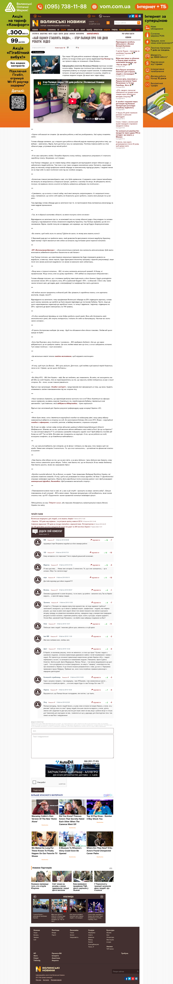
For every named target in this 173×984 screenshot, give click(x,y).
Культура (70, 30)
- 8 (111, 690)
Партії (54, 935)
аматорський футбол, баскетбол (45, 481)
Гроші (72, 932)
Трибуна (115, 30)
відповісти (96, 540)
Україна (36, 937)
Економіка (52, 30)
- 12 (110, 552)
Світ (35, 940)
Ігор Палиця (106, 58)
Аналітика (43, 33)
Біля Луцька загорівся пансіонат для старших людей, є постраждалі (76, 916)
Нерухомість (74, 937)
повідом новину (125, 30)
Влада (54, 932)
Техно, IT (91, 947)
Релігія (90, 942)
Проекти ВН (98, 30)
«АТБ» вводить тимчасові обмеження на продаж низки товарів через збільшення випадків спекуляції (127, 93)
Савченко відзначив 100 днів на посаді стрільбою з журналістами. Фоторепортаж (62, 524)
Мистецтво (110, 940)
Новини (35, 30)
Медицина (91, 932)
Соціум (91, 930)
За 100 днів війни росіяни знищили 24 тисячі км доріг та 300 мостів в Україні (60, 526)
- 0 (111, 649)
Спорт (83, 30)
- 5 (111, 565)
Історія (109, 942)
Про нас (38, 980)
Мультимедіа (68, 896)
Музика (109, 932)
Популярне (80, 33)
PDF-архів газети (128, 33)
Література (110, 937)
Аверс (137, 30)
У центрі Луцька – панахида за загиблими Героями (127, 52)
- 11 (110, 624)
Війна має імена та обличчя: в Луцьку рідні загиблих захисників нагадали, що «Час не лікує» (58, 917)
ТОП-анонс (110, 949)
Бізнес (72, 935)
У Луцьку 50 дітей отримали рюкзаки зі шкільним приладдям (126, 114)
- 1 (111, 590)
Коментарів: (60, 48)
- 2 (111, 636)
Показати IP (51, 540)
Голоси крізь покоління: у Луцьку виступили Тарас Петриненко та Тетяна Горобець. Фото (95, 916)
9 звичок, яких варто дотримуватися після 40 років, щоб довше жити (127, 144)
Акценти (55, 960)
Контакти (46, 980)
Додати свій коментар (50, 531)
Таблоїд (89, 30)
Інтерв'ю (35, 33)
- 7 (111, 540)
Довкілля (91, 937)
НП (58, 30)
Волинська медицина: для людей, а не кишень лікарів (52, 518)
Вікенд (90, 940)
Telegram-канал (55, 502)
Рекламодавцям (56, 980)
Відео (55, 33)
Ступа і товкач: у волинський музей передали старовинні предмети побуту (127, 123)
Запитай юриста (93, 33)
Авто (77, 30)
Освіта (90, 935)
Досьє (66, 33)
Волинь (36, 935)
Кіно (108, 935)
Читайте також (37, 514)
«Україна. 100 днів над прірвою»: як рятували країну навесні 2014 (56, 521)
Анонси (72, 33)
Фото (50, 33)
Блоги (61, 33)
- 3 (111, 677)
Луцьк (35, 932)
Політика (55, 930)
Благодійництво (93, 944)
